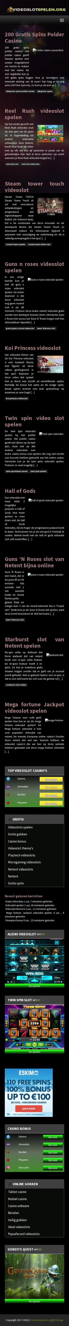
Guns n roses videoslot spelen (34, 267)
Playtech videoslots (21, 855)
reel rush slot (12, 164)
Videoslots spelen (20, 827)
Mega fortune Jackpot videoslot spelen (34, 707)
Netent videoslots (20, 869)
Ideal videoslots (19, 1227)
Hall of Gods (20, 490)
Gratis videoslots (14, 901)
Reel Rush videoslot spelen (34, 114)
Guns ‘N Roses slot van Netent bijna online (34, 562)
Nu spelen (34, 986)
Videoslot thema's (20, 848)
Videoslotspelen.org (41, 1320)
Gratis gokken (17, 834)
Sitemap (58, 1320)
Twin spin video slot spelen (34, 421)
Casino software (18, 1206)
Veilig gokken (17, 1220)
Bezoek (52, 1137)
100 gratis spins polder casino (20, 91)
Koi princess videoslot (17, 398)
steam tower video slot (39, 244)
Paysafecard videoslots (24, 1234)
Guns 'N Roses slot (46, 328)
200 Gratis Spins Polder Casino (34, 37)
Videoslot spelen (14, 905)
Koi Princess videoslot (33, 347)
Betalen (13, 1213)
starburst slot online (16, 685)
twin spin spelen (38, 471)
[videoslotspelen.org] (34, 10)
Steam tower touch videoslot (34, 186)
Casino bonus (17, 841)
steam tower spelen (15, 244)
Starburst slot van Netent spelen (34, 642)
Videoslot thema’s (15, 909)
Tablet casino (17, 1192)
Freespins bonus (14, 920)
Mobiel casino (17, 1199)
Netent (13, 876)
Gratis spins (16, 883)
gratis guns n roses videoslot (20, 328)
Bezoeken (51, 779)
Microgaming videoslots (24, 862)
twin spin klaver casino (17, 471)
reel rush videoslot (30, 164)
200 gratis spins (44, 91)
